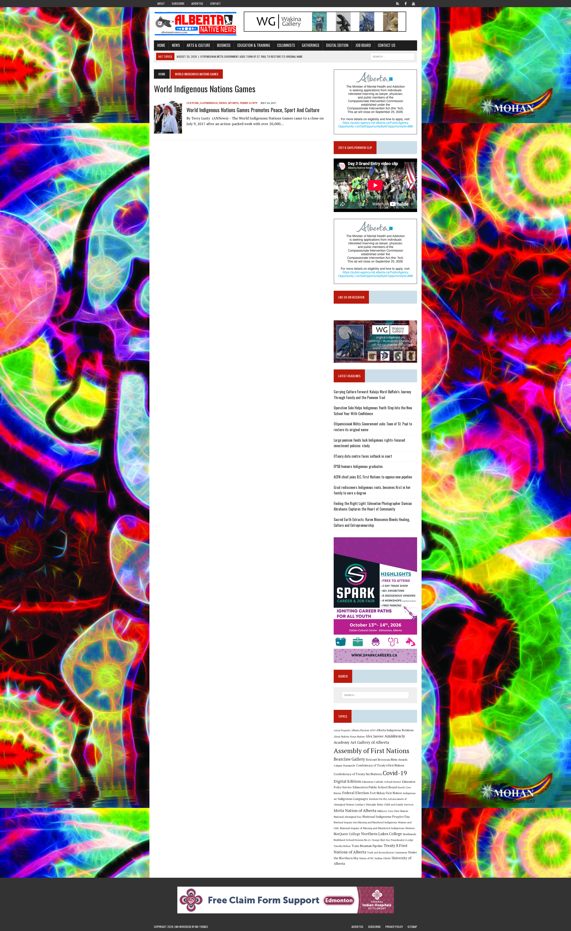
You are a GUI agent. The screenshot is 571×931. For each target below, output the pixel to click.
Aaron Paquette (342, 730)
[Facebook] (405, 3)
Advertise (197, 3)
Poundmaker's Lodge (402, 840)
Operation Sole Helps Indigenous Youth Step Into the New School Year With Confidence (373, 410)
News (176, 45)
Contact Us (386, 45)
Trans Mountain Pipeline (367, 846)
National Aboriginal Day (348, 816)
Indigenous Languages (353, 799)
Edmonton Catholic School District (381, 781)
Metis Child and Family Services (395, 804)
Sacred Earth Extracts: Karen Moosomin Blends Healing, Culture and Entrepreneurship (372, 522)
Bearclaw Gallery (349, 759)
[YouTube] (413, 3)
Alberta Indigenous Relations (395, 730)
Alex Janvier (375, 736)
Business (223, 45)
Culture (192, 103)
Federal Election (355, 792)
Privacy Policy (394, 927)
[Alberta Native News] (195, 24)
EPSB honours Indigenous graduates (358, 466)
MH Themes (201, 927)
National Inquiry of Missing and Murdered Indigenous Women (377, 828)
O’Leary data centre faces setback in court (363, 456)
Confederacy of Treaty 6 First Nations (380, 765)
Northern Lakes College (381, 833)
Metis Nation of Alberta (355, 810)
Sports (233, 103)
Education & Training (253, 45)
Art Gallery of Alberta (369, 742)
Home (161, 45)
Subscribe (178, 3)
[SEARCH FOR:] (392, 56)
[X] (397, 3)
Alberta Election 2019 (363, 730)
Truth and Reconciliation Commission (387, 852)
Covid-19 (395, 773)
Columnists (286, 45)
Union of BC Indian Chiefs (375, 858)
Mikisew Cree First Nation (392, 811)
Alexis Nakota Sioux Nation (349, 736)
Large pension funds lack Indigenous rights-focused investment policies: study (369, 443)
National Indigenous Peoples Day (386, 816)
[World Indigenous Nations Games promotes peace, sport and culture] (168, 130)
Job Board (363, 45)
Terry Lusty (249, 103)
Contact (215, 3)
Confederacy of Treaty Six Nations (358, 774)
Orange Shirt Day (381, 840)
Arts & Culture (198, 45)
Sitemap (412, 927)
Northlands (409, 834)
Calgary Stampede (344, 765)
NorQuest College (347, 834)
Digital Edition (337, 45)
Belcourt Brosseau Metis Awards (387, 760)
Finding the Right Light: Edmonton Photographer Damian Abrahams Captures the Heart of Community (373, 506)
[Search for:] (375, 695)
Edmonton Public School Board (375, 787)
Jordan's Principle (365, 804)
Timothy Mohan (342, 846)
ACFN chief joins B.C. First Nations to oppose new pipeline (373, 477)
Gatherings (310, 45)
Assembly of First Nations (371, 750)
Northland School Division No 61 (352, 840)
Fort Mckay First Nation (386, 793)
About (161, 3)
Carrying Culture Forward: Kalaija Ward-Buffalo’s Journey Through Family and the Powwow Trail (372, 394)
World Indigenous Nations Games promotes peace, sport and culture (252, 110)
